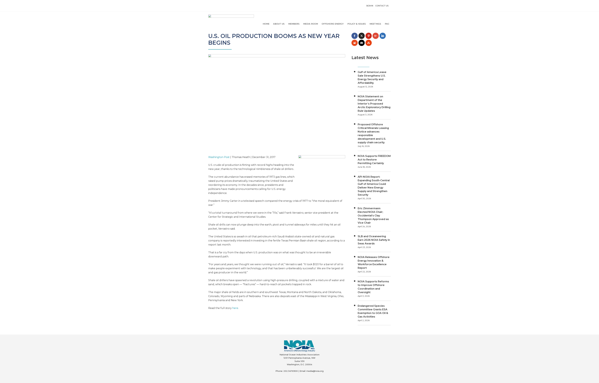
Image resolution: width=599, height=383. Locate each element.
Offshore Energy (333, 24)
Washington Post (219, 157)
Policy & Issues (356, 24)
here (235, 308)
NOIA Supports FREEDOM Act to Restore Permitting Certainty (374, 160)
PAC (387, 24)
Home (266, 24)
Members (294, 24)
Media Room (310, 24)
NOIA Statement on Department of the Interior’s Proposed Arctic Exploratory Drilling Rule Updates (374, 103)
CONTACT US (381, 6)
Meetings (375, 24)
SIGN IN (369, 6)
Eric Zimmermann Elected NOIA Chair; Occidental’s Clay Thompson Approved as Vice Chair (373, 215)
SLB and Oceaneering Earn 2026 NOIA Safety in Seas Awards (374, 240)
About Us (279, 24)
